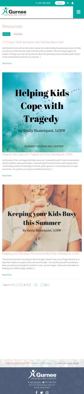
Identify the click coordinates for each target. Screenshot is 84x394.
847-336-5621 (44, 3)
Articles (6, 34)
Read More (7, 63)
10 (36, 285)
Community (18, 34)
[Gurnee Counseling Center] (13, 15)
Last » (46, 285)
